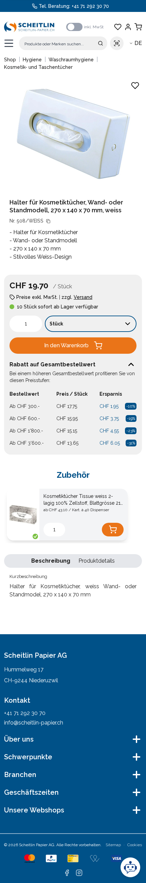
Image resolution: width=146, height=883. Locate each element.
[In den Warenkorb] (113, 529)
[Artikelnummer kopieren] (48, 221)
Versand (83, 297)
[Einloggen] (128, 27)
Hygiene (32, 59)
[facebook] (66, 872)
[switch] (74, 27)
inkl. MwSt (94, 27)
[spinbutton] (26, 324)
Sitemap (113, 844)
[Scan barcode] (117, 43)
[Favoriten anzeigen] (118, 27)
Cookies (134, 844)
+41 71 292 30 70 (90, 6)
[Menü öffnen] (9, 43)
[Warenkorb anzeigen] (138, 27)
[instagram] (79, 872)
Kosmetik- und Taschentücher (38, 67)
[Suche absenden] (100, 43)
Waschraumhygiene (71, 59)
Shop (10, 59)
